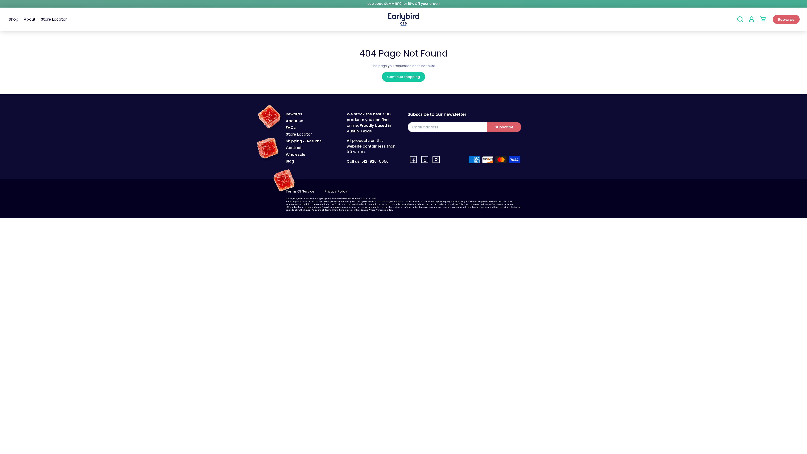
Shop (13, 19)
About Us (294, 120)
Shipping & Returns (304, 141)
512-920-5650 (375, 161)
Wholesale (295, 154)
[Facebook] (413, 159)
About (30, 19)
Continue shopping (403, 76)
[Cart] (762, 19)
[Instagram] (436, 159)
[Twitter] (424, 159)
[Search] (740, 19)
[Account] (751, 19)
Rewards (786, 19)
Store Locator (54, 19)
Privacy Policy (335, 191)
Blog (290, 161)
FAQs (291, 127)
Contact (294, 147)
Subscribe (504, 127)
